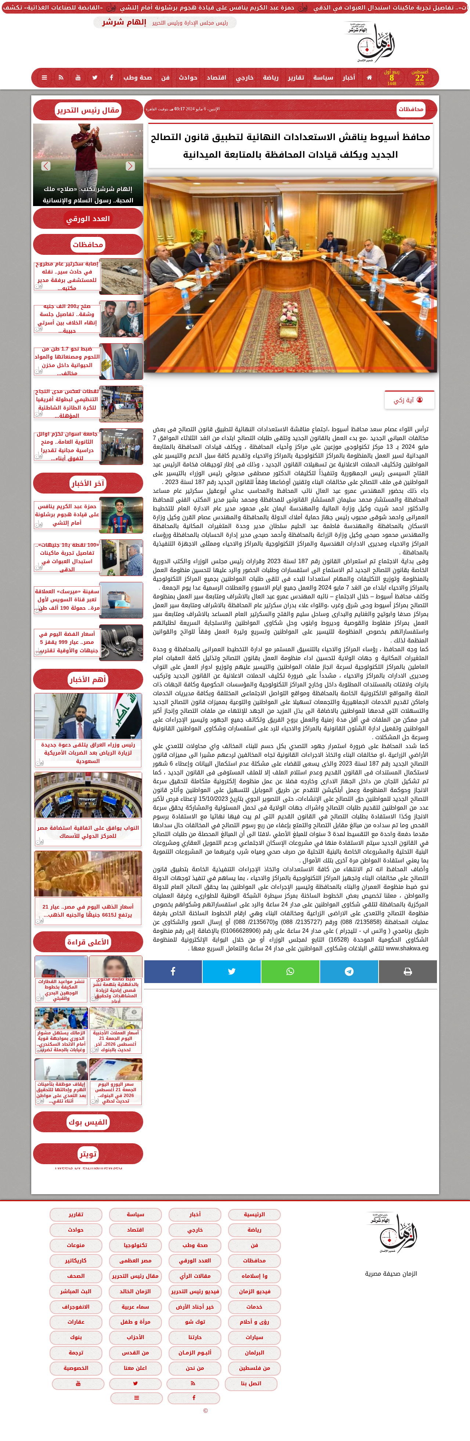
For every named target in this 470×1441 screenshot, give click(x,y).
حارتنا (195, 1337)
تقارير (296, 77)
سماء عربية (135, 1307)
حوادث (188, 77)
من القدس (135, 1353)
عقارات (75, 1322)
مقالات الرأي (194, 1276)
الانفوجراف (76, 1307)
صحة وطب (137, 77)
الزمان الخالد (135, 1292)
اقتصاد (217, 77)
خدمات (254, 1307)
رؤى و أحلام (254, 1322)
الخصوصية (75, 1368)
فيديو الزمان (254, 1292)
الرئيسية (254, 1215)
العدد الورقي (88, 218)
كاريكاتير (76, 1261)
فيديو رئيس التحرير (195, 1292)
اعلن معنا (135, 1368)
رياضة (271, 77)
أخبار (349, 77)
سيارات (254, 1337)
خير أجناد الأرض (195, 1307)
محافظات (411, 109)
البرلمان (254, 1353)
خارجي (245, 77)
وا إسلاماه (254, 1276)
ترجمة (75, 1353)
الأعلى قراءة (88, 942)
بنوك (76, 1337)
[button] (130, 165)
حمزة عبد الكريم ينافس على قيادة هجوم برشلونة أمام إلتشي (269, 7)
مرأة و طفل (135, 1322)
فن (165, 77)
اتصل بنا (251, 1384)
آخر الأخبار (88, 483)
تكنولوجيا (135, 1245)
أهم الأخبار (88, 679)
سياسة (323, 77)
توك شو (195, 1322)
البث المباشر (75, 1292)
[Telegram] (349, 971)
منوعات (76, 1245)
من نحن (195, 1368)
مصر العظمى (135, 1261)
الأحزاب (135, 1337)
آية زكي (404, 400)
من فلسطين (254, 1368)
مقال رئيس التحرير (88, 110)
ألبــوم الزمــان (195, 1353)
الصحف (75, 1276)
